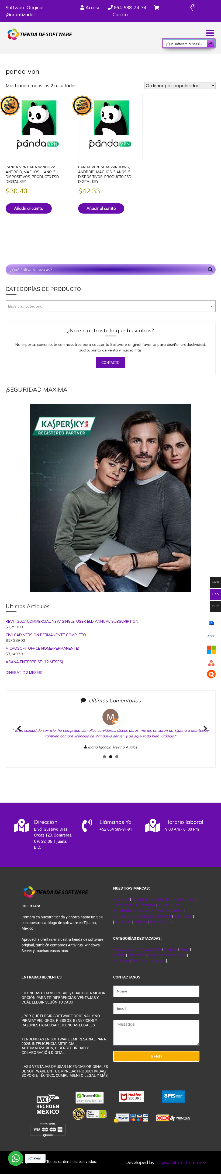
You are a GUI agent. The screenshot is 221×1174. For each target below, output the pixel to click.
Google (138, 899)
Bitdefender (146, 905)
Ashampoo (183, 916)
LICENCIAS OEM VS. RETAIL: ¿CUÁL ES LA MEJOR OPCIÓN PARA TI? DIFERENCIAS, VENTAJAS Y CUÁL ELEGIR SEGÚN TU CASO (63, 997)
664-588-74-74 (129, 7)
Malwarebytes (143, 916)
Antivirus (122, 961)
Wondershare (124, 910)
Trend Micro (124, 905)
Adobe (163, 905)
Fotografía (137, 955)
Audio (184, 949)
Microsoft (121, 899)
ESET (170, 899)
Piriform (140, 922)
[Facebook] (192, 7)
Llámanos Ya (115, 821)
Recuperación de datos (167, 955)
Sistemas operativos (148, 961)
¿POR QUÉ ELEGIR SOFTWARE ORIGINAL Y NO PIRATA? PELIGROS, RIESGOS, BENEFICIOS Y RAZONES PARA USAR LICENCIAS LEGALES (61, 1020)
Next (203, 734)
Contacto (110, 362)
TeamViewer (159, 922)
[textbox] (110, 306)
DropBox (176, 910)
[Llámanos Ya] (87, 825)
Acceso (92, 7)
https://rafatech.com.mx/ (181, 1162)
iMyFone (164, 916)
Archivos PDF (150, 949)
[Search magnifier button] (210, 43)
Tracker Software (152, 910)
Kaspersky (155, 899)
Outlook (170, 949)
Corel (175, 905)
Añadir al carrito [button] (28, 208)
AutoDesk (123, 922)
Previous (19, 734)
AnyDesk (121, 916)
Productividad (125, 949)
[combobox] (111, 306)
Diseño (120, 955)
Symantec (185, 899)
